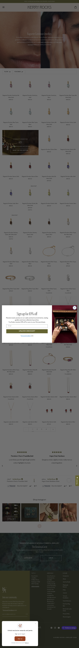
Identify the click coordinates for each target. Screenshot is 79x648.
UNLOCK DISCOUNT (27, 331)
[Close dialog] (74, 307)
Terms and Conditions (26, 336)
